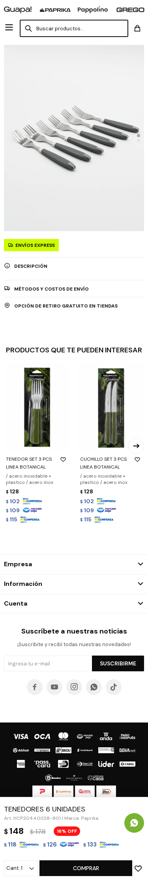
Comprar (86, 868)
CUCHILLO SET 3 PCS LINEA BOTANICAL (103, 463)
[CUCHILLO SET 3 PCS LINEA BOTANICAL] (111, 407)
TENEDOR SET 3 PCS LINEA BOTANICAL (29, 463)
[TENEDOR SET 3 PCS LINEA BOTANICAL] (37, 407)
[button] (138, 135)
